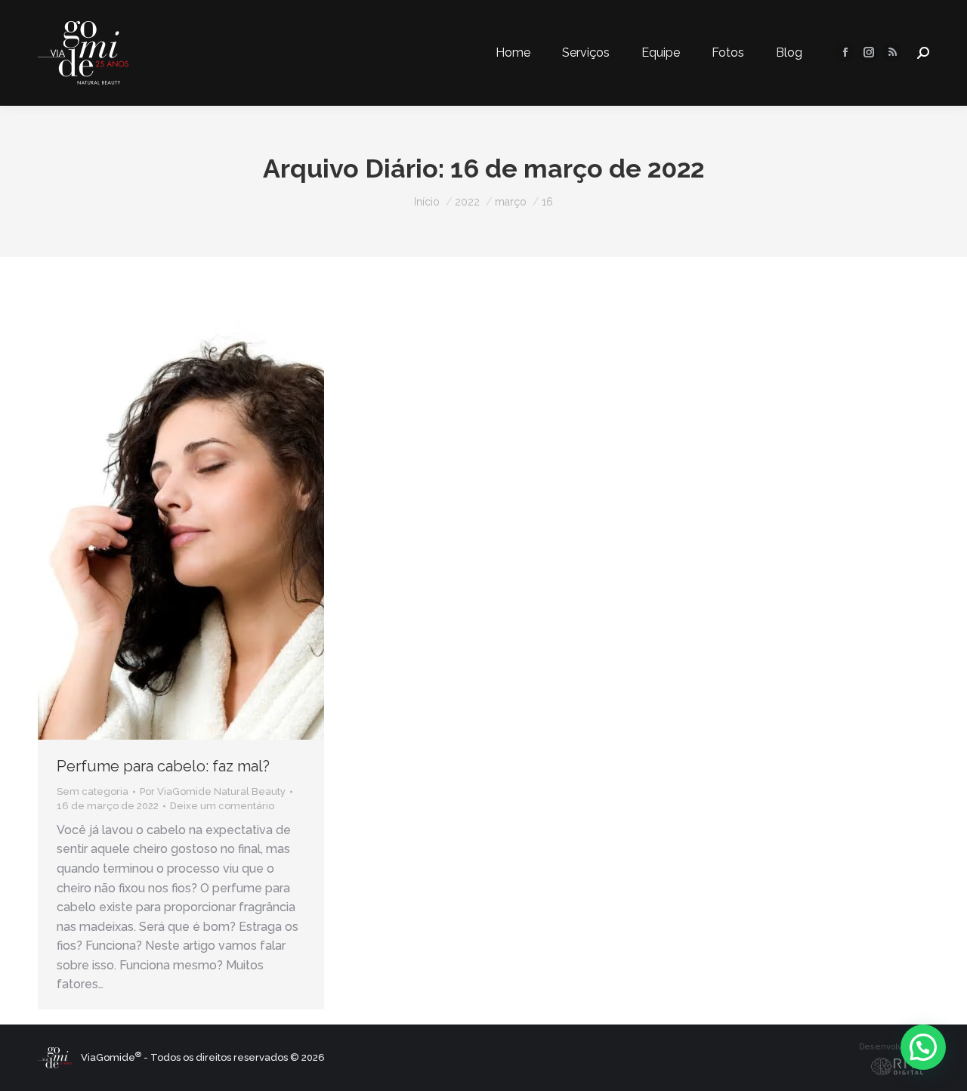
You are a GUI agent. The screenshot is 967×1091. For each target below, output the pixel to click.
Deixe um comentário (222, 805)
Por (213, 791)
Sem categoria (92, 791)
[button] (923, 1047)
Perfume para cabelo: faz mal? (163, 766)
